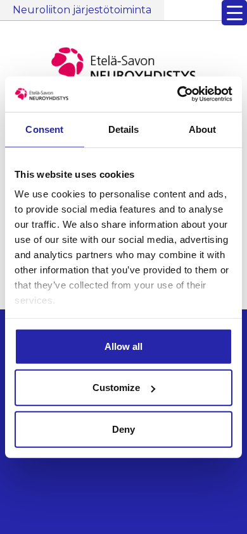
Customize (116, 387)
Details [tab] (123, 128)
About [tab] (203, 128)
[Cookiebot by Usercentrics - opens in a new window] (177, 94)
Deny (123, 428)
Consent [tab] (44, 128)
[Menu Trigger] (234, 12)
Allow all (123, 345)
